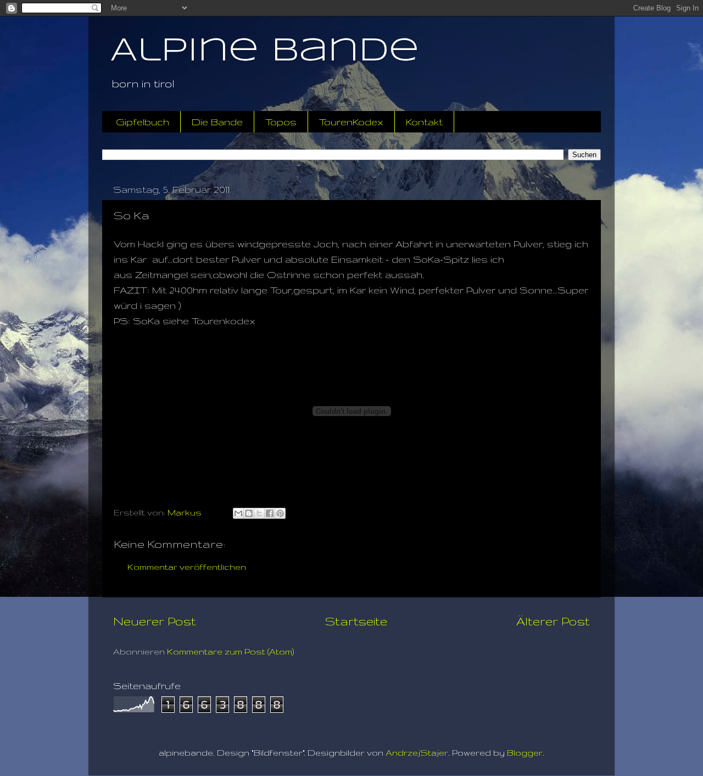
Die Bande (217, 122)
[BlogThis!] (248, 513)
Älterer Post (553, 621)
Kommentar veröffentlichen (186, 567)
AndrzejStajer (417, 752)
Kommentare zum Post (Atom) (230, 651)
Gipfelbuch (142, 122)
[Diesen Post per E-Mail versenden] (238, 513)
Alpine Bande (264, 51)
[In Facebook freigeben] (269, 513)
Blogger (525, 752)
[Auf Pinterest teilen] (280, 513)
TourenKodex (351, 122)
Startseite (356, 621)
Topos (281, 122)
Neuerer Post (154, 621)
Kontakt (424, 122)
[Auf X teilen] (259, 513)
